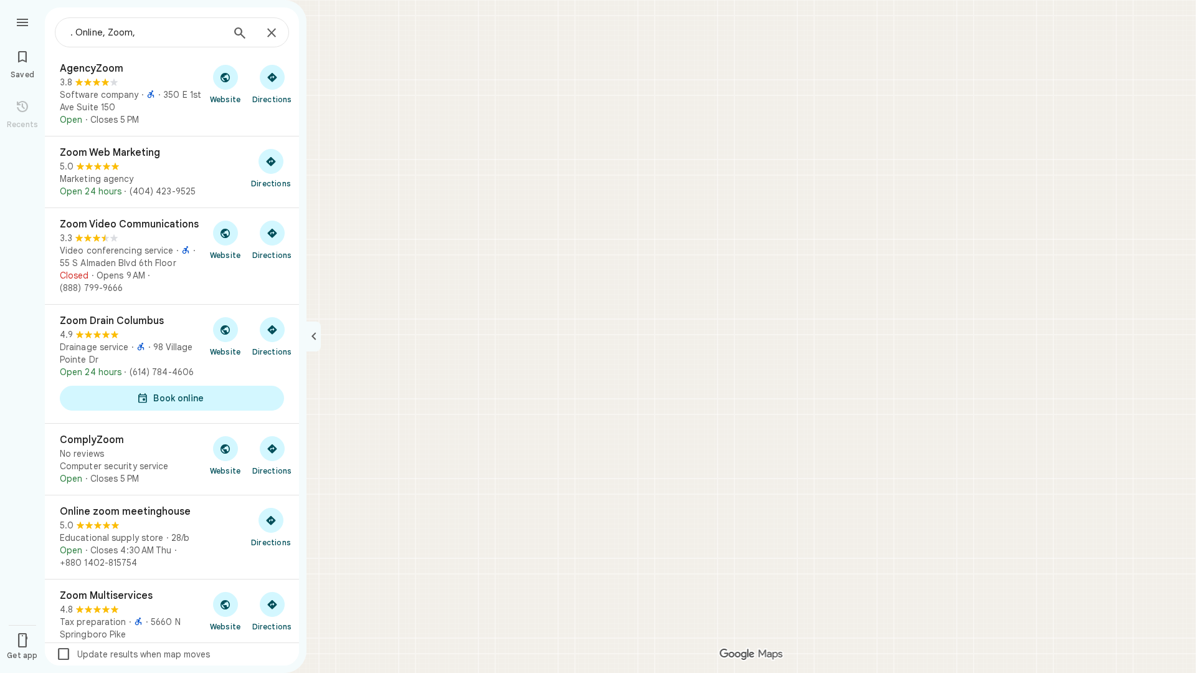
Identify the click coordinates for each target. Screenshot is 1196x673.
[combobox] (146, 32)
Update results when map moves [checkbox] (133, 654)
